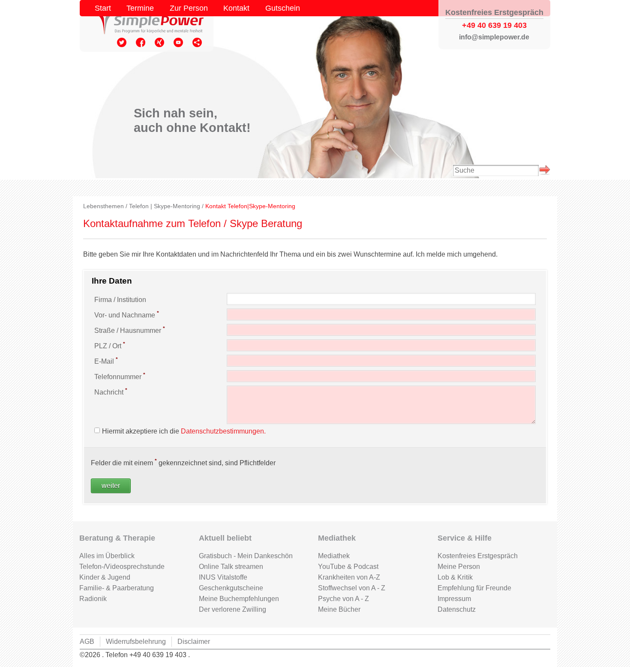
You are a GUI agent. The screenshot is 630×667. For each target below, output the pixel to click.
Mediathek (334, 555)
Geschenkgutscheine (231, 588)
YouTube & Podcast (348, 566)
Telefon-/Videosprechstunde (122, 566)
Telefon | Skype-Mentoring (164, 206)
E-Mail (106, 360)
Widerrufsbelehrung (136, 641)
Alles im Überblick (107, 555)
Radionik (93, 598)
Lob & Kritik (455, 577)
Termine (140, 7)
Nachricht (110, 391)
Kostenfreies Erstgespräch (478, 555)
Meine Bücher (339, 609)
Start (103, 7)
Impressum (454, 598)
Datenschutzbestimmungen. (223, 431)
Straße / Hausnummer (129, 330)
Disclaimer (193, 641)
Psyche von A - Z (343, 598)
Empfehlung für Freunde (474, 588)
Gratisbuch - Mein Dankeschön (246, 555)
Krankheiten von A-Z (349, 577)
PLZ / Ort (109, 345)
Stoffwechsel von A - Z (351, 588)
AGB (87, 641)
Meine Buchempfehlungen (239, 598)
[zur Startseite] (147, 22)
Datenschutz (457, 609)
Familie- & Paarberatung (116, 588)
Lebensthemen (103, 206)
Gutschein (282, 7)
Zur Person (189, 7)
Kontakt (236, 7)
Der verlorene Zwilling (232, 609)
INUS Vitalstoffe (223, 577)
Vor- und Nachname (126, 314)
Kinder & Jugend (104, 577)
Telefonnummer (119, 376)
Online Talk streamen (231, 566)
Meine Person (459, 566)
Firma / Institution (120, 299)
